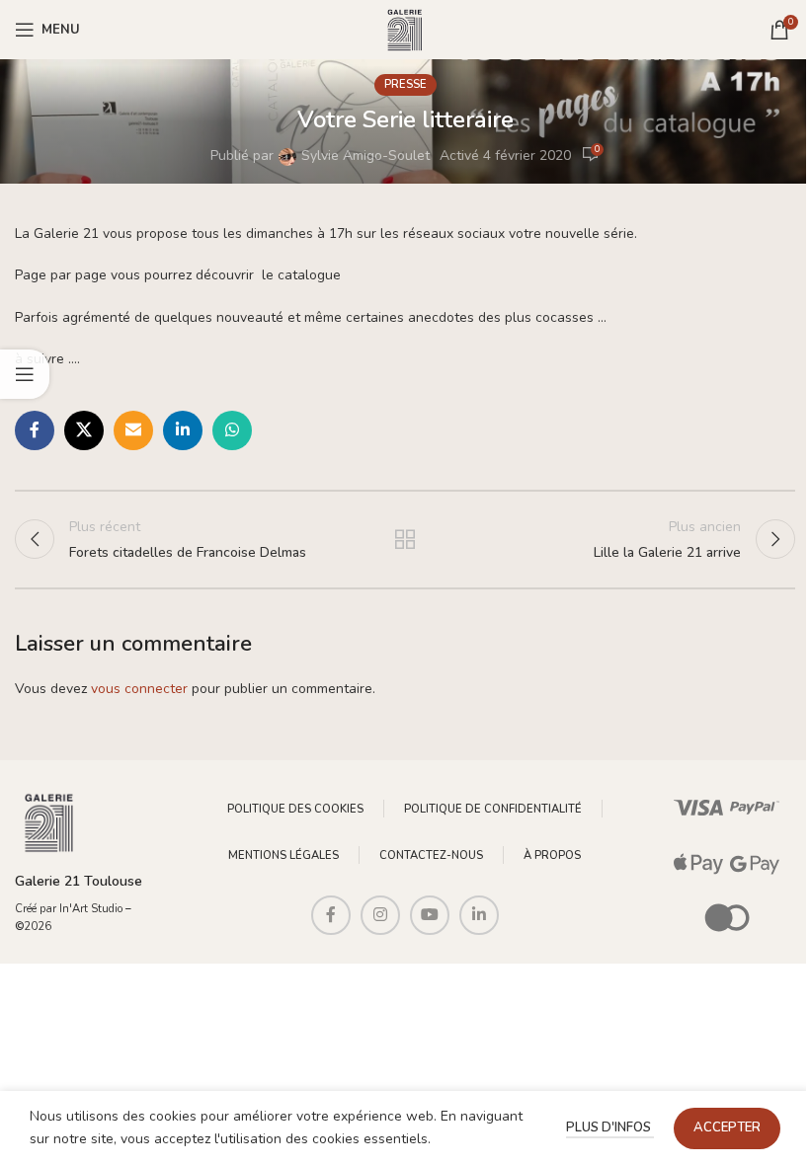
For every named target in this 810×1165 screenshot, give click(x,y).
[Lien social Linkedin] (182, 430)
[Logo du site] (405, 28)
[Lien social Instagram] (380, 915)
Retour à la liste (405, 539)
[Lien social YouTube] (429, 915)
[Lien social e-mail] (133, 430)
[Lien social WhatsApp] (232, 430)
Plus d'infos (610, 1127)
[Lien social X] (84, 430)
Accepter (727, 1127)
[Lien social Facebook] (34, 430)
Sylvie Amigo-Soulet (365, 155)
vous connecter (139, 688)
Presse (405, 84)
